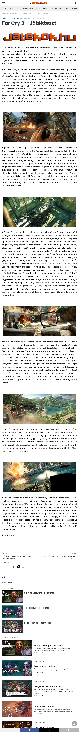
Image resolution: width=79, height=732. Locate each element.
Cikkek (11, 8)
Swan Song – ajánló (44, 706)
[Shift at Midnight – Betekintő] (12, 596)
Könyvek (54, 8)
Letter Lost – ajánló (44, 727)
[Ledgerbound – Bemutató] (12, 626)
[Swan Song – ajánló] (17, 709)
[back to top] (74, 723)
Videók (18, 8)
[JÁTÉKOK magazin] (39, 3)
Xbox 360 (32, 14)
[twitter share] (18, 566)
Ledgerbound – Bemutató (37, 622)
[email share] (23, 567)
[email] (69, 730)
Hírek (4, 8)
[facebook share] (14, 567)
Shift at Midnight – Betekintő (39, 592)
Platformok (27, 8)
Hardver (45, 8)
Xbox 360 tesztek (43, 14)
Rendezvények (64, 8)
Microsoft (23, 14)
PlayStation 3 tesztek (24, 18)
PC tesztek (11, 18)
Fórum (74, 8)
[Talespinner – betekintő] (12, 611)
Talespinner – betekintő (36, 607)
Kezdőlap (5, 14)
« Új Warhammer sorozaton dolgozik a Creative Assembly (18, 557)
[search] (76, 3)
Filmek (38, 8)
